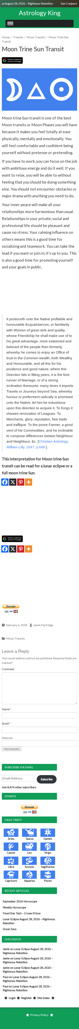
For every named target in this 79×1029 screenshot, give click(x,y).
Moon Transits (36, 37)
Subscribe (47, 779)
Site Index (43, 998)
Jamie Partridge (43, 625)
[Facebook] (4, 482)
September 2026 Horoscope (20, 901)
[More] (28, 482)
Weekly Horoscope (14, 907)
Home (6, 37)
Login (12, 998)
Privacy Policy (39, 1015)
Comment (8, 669)
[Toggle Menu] (10, 23)
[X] (12, 482)
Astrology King (39, 12)
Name (6, 709)
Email (5, 723)
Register (26, 998)
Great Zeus (10, 929)
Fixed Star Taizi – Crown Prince (22, 913)
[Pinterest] (20, 482)
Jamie (6, 949)
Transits (18, 37)
